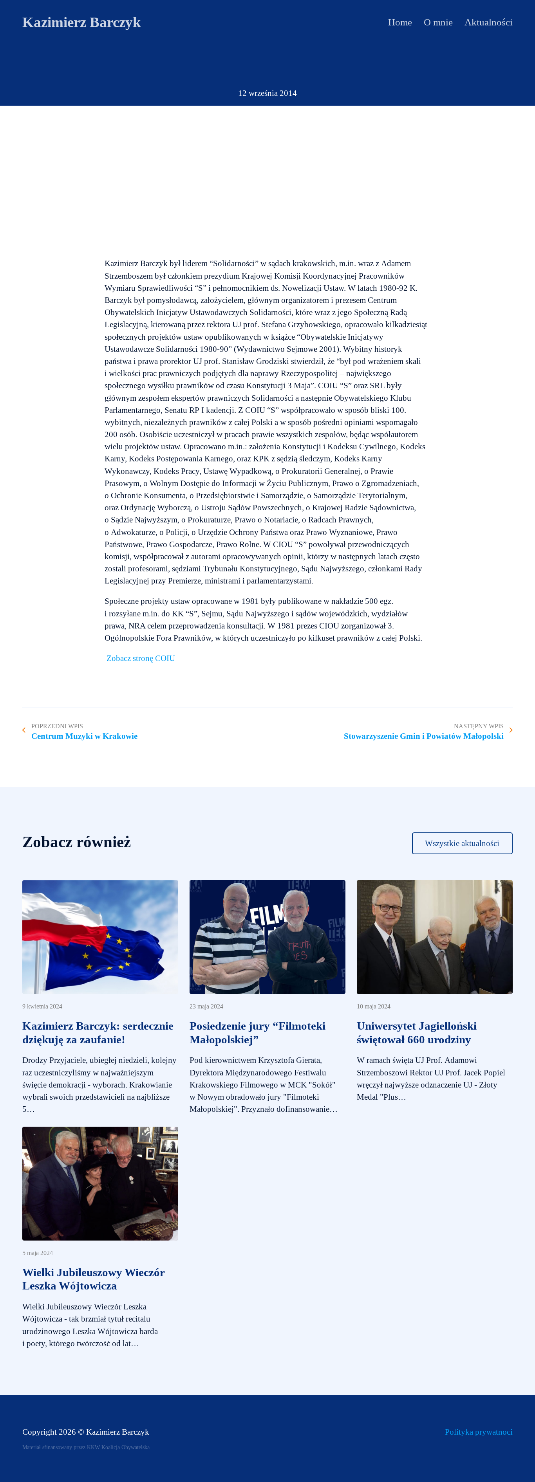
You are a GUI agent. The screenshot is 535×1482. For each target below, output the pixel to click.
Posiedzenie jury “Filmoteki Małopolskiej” (257, 1032)
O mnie (438, 22)
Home (400, 22)
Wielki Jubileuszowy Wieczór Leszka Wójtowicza (93, 1279)
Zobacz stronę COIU (141, 658)
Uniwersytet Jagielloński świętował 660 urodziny (417, 1032)
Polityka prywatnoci (479, 1431)
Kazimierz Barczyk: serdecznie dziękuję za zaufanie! (98, 1032)
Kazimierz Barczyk (81, 22)
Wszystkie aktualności (462, 843)
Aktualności (489, 22)
